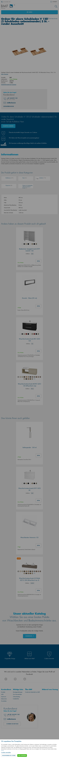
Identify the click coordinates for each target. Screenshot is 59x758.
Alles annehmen (22, 755)
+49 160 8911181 (7, 1)
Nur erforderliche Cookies (8, 755)
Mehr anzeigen (4, 74)
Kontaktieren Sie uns (8, 106)
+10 (34, 379)
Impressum (3, 696)
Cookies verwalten (6, 752)
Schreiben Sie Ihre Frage (12, 723)
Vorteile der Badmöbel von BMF (32, 692)
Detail (38, 261)
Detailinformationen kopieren (8, 84)
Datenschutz (4, 699)
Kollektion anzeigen (8, 126)
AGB (2, 694)
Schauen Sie (28, 636)
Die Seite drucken (53, 18)
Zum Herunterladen (17, 694)
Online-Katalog (16, 696)
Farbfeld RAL (16, 699)
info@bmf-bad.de (11, 102)
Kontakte (3, 692)
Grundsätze (3, 701)
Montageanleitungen (17, 692)
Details (2, 750)
